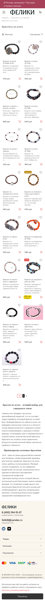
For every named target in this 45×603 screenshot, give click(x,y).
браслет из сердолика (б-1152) (33, 238)
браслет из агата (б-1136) (30, 107)
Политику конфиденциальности (16, 590)
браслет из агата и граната (10, 150)
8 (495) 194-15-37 (11, 512)
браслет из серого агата (10, 238)
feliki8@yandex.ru (12, 520)
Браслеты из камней (20, 17)
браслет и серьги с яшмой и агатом (10, 107)
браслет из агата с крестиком (31, 325)
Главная (5, 17)
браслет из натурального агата (10, 193)
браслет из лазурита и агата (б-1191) (33, 280)
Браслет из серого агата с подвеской (10, 280)
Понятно (22, 596)
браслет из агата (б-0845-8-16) (9, 62)
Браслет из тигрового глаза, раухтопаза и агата (32, 194)
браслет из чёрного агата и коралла (10, 370)
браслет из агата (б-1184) (30, 150)
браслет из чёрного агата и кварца (10, 325)
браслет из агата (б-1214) (30, 62)
